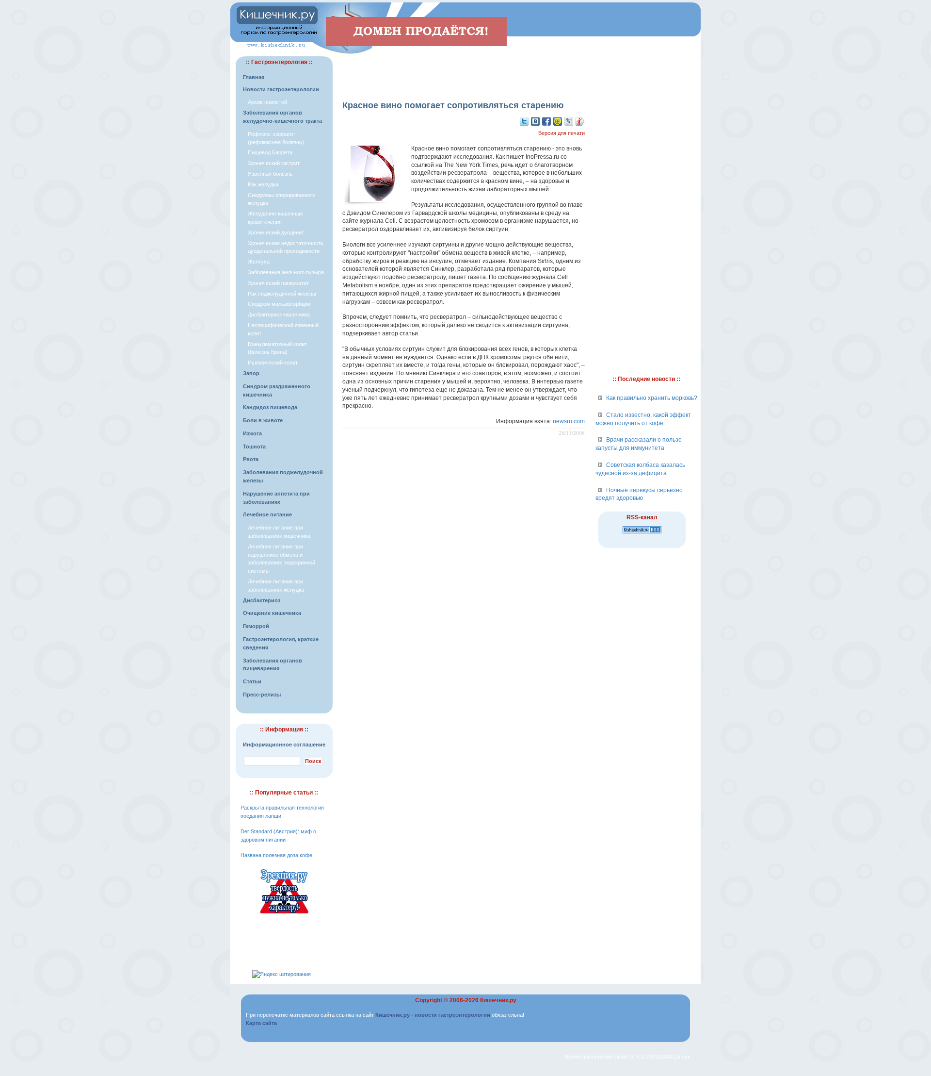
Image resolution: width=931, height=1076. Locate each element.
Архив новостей (267, 102)
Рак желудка (263, 184)
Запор (251, 373)
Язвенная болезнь (270, 174)
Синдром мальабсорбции (279, 304)
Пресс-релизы (262, 694)
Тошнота (254, 446)
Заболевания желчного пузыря (286, 272)
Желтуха (259, 262)
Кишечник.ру (498, 1000)
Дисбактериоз (261, 600)
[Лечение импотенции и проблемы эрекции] (284, 915)
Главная (253, 77)
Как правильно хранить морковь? (651, 398)
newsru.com (569, 421)
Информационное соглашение (284, 744)
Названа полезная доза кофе (276, 855)
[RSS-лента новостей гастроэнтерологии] (642, 533)
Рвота (250, 459)
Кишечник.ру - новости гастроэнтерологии (432, 1015)
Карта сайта (261, 1023)
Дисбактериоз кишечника (279, 314)
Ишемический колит (273, 362)
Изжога (252, 433)
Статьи (252, 681)
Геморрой (256, 626)
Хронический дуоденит (276, 232)
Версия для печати (561, 133)
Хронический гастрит (274, 163)
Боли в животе (263, 420)
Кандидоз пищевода (270, 407)
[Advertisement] (463, 70)
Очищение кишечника (272, 613)
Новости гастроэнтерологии (281, 89)
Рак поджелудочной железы (282, 294)
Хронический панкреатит (278, 283)
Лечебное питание (267, 514)
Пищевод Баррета (270, 152)
